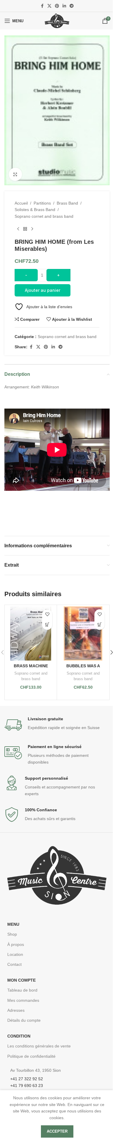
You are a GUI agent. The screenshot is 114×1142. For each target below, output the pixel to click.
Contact (14, 964)
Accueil (21, 203)
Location (15, 954)
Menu (13, 924)
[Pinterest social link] (57, 6)
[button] (47, 625)
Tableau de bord (22, 990)
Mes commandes (23, 1000)
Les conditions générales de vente (39, 1046)
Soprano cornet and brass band (44, 216)
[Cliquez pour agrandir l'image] (15, 174)
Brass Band (67, 203)
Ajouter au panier (42, 290)
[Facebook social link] (42, 6)
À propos (15, 944)
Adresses (16, 1010)
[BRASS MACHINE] (30, 633)
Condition (18, 1036)
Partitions (42, 203)
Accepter (57, 1131)
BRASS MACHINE (31, 665)
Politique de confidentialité (31, 1056)
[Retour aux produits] (25, 228)
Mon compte (21, 980)
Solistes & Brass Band (35, 209)
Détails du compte (24, 1020)
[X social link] (49, 6)
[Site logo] (57, 20)
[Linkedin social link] (64, 6)
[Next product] (32, 228)
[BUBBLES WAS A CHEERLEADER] (83, 633)
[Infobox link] (57, 725)
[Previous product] (18, 228)
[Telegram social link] (71, 6)
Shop (12, 934)
